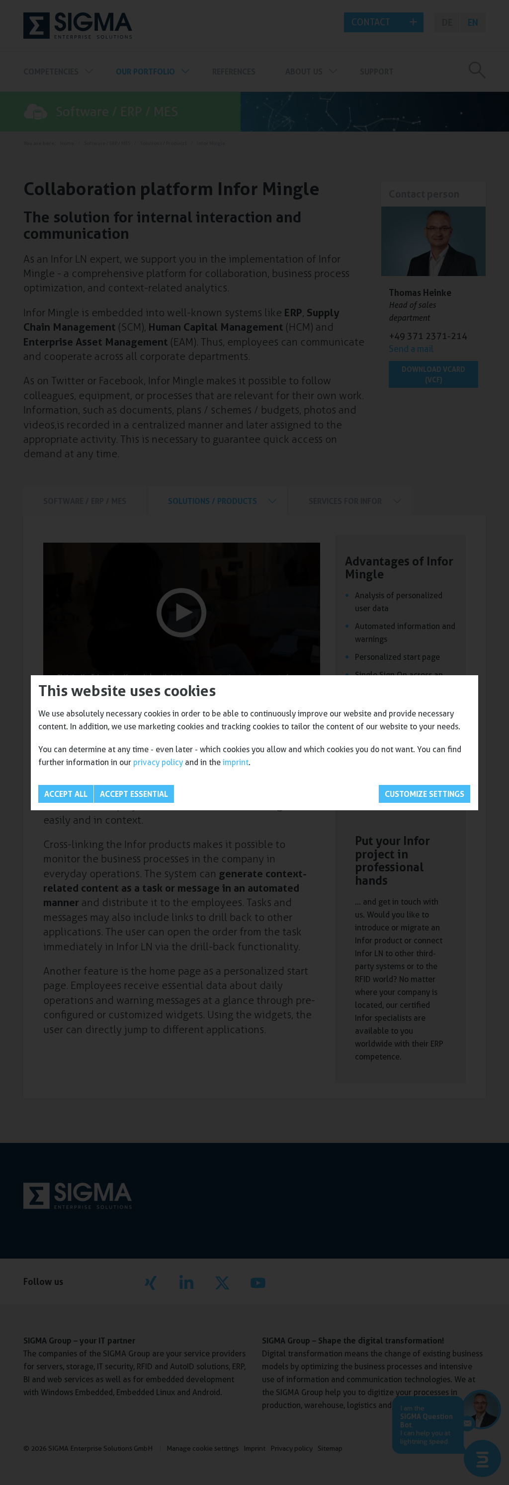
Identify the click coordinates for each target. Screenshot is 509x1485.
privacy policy (158, 762)
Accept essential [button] (134, 794)
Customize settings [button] (424, 794)
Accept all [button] (65, 794)
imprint (236, 762)
